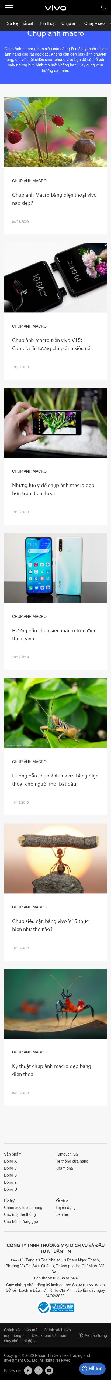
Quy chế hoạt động (20, 1340)
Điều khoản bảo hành (50, 1335)
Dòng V (10, 1168)
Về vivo (62, 1200)
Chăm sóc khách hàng (23, 1207)
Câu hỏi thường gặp (21, 1221)
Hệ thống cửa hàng (72, 1161)
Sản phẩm (13, 1154)
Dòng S (10, 1175)
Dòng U (10, 1189)
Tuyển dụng (66, 1207)
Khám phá (64, 1168)
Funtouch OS (67, 1154)
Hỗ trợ (9, 1200)
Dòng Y (10, 1182)
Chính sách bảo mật (21, 1329)
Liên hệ (62, 1214)
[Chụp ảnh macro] (55, 132)
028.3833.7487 (66, 1277)
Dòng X (10, 1161)
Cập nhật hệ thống (20, 1214)
